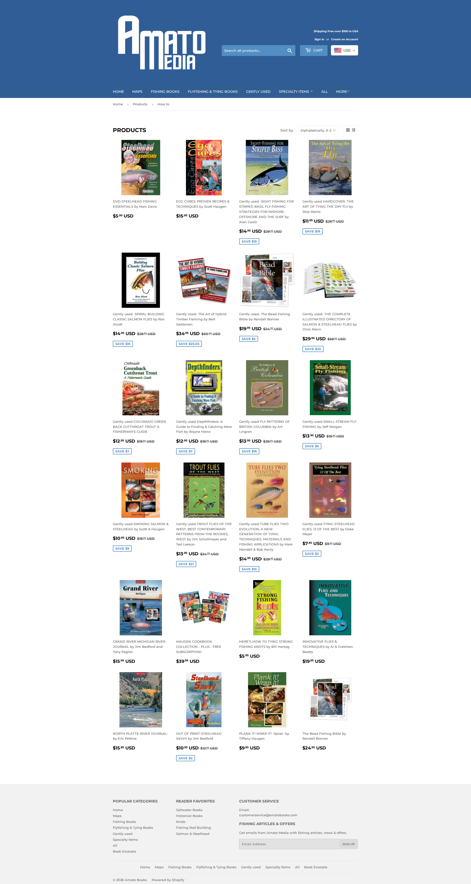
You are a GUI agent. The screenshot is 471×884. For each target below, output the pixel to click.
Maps (137, 91)
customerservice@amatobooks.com (268, 815)
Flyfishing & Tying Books (213, 91)
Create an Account (344, 39)
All (324, 91)
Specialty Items (294, 91)
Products (140, 104)
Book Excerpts (124, 851)
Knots (180, 822)
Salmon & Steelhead (192, 834)
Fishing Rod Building (193, 828)
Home (118, 91)
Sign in (319, 39)
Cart (317, 50)
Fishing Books (165, 91)
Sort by (286, 130)
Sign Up (348, 844)
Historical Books (189, 816)
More (341, 91)
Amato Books (136, 880)
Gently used (258, 91)
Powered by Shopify (168, 880)
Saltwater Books (189, 810)
